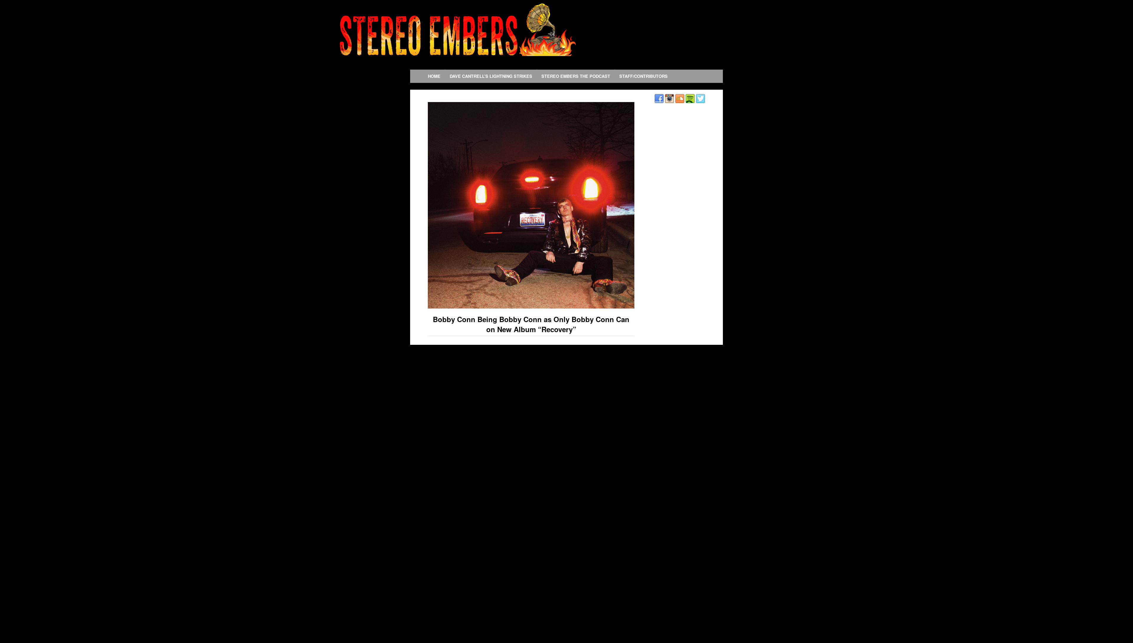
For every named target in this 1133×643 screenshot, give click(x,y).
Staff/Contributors (643, 76)
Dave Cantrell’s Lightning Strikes (491, 76)
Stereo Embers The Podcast (575, 76)
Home (434, 76)
